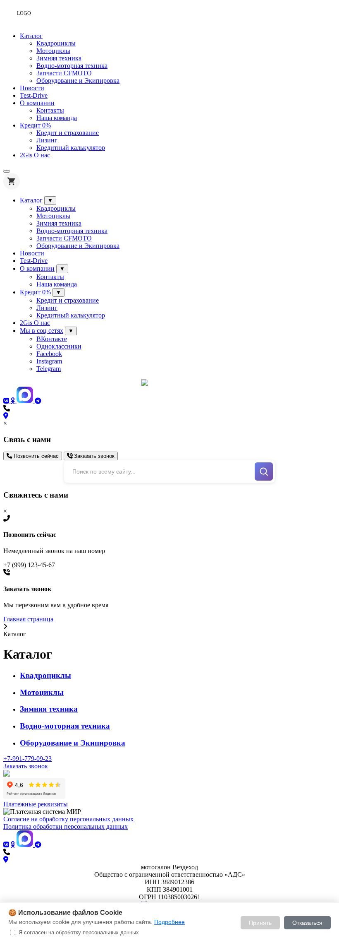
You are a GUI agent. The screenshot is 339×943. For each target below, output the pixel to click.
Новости (32, 87)
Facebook (49, 353)
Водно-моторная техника (71, 65)
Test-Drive (34, 95)
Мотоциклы (53, 50)
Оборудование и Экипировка (77, 80)
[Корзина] (11, 181)
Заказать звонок (93, 456)
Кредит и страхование (67, 132)
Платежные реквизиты (35, 804)
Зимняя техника (58, 58)
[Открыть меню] (6, 171)
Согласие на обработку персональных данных (68, 819)
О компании (37, 102)
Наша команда (56, 117)
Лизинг (46, 140)
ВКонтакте (51, 338)
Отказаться (307, 922)
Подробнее (169, 922)
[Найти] (264, 471)
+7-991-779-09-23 (27, 758)
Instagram (49, 361)
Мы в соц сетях (41, 330)
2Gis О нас (35, 155)
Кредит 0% (35, 125)
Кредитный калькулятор (70, 147)
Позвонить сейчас (35, 456)
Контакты (50, 110)
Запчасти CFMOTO (64, 73)
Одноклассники (58, 346)
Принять (260, 922)
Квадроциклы (56, 43)
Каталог (31, 35)
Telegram (48, 368)
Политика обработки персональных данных (65, 826)
